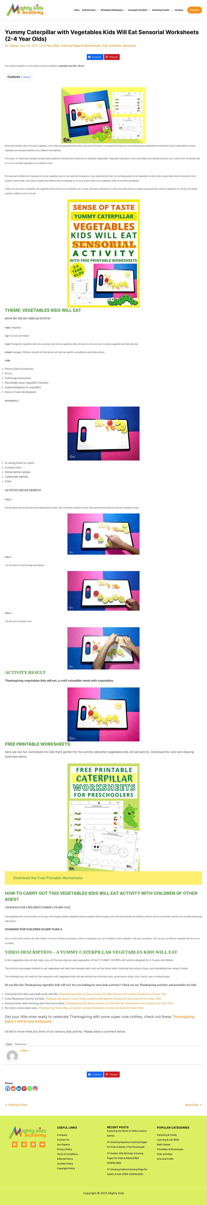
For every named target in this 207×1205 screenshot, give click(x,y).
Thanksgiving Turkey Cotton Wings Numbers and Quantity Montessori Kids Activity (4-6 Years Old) (103, 998)
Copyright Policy (66, 1168)
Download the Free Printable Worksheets (47, 878)
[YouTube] (42, 1144)
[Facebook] (7, 1088)
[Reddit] (13, 1088)
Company (179, 10)
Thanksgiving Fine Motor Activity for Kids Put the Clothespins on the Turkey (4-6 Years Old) (119, 1003)
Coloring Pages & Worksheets (81, 45)
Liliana (24, 1050)
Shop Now (194, 10)
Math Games (164, 1144)
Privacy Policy (64, 1149)
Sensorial (129, 45)
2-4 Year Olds (50, 45)
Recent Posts (20, 1044)
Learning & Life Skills (137, 10)
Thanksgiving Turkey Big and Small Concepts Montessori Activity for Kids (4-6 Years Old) (91, 1007)
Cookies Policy (65, 1163)
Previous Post (16, 1104)
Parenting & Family (160, 10)
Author (9, 1044)
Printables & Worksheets (112, 10)
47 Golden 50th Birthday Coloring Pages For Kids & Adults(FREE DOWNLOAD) (125, 1158)
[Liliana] (12, 1055)
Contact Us (63, 1139)
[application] (96, 10)
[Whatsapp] (29, 1088)
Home (76, 10)
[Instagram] (35, 1088)
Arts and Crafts (165, 1158)
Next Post (193, 1104)
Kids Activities (88, 10)
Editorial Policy (65, 1158)
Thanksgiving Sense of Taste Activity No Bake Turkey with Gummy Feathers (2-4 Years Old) (112, 993)
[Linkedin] (18, 1088)
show (26, 77)
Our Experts (63, 1144)
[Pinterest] (24, 1088)
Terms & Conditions (67, 1154)
